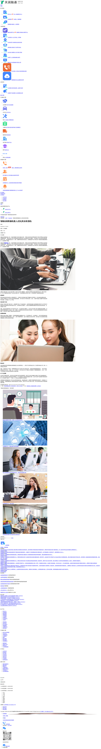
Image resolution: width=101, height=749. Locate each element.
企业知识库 (10, 42)
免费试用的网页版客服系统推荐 (7, 581)
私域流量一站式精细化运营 (17, 93)
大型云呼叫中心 (3, 590)
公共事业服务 (8, 157)
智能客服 (13, 79)
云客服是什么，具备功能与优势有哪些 (11, 446)
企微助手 (9, 93)
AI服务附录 (5, 667)
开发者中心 (5, 670)
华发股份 (2, 557)
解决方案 (2, 95)
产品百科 (5, 658)
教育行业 (7, 149)
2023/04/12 (20, 604)
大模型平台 (5, 626)
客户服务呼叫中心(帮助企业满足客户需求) (9, 604)
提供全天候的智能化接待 (21, 71)
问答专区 (5, 657)
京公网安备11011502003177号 (10, 704)
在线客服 (9, 19)
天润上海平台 (8, 212)
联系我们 (5, 199)
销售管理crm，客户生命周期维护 (7, 600)
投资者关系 (2, 193)
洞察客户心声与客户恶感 (17, 52)
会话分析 (9, 52)
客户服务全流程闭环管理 (14, 175)
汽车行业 (9, 112)
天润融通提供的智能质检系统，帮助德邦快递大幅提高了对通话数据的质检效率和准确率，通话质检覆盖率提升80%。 (28, 554)
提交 (12, 537)
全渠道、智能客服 (17, 19)
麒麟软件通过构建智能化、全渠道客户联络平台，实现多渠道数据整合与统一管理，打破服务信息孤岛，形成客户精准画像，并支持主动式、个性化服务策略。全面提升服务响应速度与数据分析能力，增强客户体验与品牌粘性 (50, 563)
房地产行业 (9, 142)
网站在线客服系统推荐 (5, 579)
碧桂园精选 (2, 552)
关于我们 (2, 194)
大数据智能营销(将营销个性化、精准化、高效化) (10, 601)
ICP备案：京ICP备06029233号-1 (46, 711)
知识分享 (5, 655)
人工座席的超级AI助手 (15, 57)
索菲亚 (1, 565)
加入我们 (5, 200)
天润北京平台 (8, 209)
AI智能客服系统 (3, 588)
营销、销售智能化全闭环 (17, 167)
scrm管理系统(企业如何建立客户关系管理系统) (10, 599)
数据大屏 (9, 62)
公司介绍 (5, 197)
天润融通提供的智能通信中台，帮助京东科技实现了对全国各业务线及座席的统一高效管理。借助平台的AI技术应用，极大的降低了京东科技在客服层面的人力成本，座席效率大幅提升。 (42, 560)
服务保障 (5, 665)
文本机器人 (10, 37)
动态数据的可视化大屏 (16, 62)
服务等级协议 (5, 663)
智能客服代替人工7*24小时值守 (16, 190)
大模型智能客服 (3, 577)
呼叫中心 (9, 14)
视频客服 (9, 24)
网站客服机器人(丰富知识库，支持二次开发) (13, 385)
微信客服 (5, 613)
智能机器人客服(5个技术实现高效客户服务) (9, 595)
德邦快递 (2, 554)
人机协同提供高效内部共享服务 (15, 182)
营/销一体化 (5, 167)
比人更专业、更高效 (17, 37)
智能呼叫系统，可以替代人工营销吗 (7, 598)
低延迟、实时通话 (15, 24)
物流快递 (9, 134)
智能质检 (9, 47)
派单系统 (5, 628)
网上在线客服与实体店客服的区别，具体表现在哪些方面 (14, 472)
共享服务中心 (5, 182)
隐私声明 (5, 706)
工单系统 (5, 616)
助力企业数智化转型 (19, 79)
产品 (1, 6)
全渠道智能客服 (6, 190)
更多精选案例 (3, 571)
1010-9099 (9, 725)
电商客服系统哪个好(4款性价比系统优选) (11, 534)
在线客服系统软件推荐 (5, 583)
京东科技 (2, 560)
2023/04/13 (21, 595)
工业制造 (7, 119)
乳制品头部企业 (3, 569)
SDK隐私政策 (5, 671)
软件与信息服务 (10, 104)
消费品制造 (11, 119)
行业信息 (5, 198)
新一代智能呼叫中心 (18, 14)
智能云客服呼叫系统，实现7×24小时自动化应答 (13, 419)
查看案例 (2, 550)
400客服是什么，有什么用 (8, 503)
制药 (15, 127)
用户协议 (5, 708)
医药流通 (12, 127)
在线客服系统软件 (4, 575)
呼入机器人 (13, 71)
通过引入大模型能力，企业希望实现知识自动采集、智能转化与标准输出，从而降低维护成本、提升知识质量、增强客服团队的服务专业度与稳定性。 (38, 569)
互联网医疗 (18, 127)
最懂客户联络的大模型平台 (22, 32)
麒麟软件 (2, 563)
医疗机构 (8, 127)
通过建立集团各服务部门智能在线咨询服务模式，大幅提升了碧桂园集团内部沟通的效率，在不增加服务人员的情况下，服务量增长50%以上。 (34, 552)
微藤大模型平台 (11, 32)
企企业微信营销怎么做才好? (6, 605)
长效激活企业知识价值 (17, 42)
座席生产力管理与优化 (16, 47)
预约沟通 (8, 746)
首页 (1, 4)
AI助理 (9, 57)
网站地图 (5, 709)
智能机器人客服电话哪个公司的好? (34, 385)
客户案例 (2, 192)
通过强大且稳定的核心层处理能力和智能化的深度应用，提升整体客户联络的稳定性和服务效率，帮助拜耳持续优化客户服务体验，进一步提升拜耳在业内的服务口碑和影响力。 (40, 549)
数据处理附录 (5, 668)
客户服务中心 (5, 175)
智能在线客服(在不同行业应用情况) (7, 596)
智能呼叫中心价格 (4, 592)
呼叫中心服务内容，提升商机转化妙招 (8, 603)
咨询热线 (8, 724)
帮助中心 (5, 666)
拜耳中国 (2, 549)
